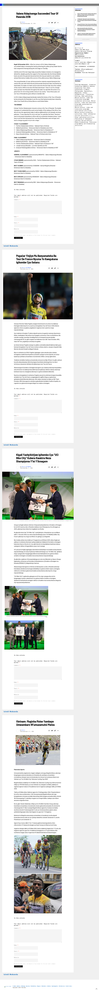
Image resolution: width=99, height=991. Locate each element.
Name (16, 216)
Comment (17, 199)
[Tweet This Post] (52, 22)
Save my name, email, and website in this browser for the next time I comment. (36, 235)
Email (16, 223)
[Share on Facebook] (49, 22)
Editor (23, 22)
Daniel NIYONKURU (26, 267)
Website (16, 229)
